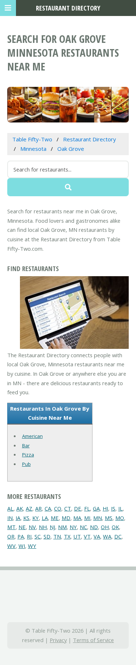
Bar (26, 445)
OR (11, 536)
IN (10, 517)
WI (21, 545)
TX (67, 536)
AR (38, 508)
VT (87, 536)
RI (29, 536)
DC (117, 536)
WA (107, 536)
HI (105, 508)
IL (120, 508)
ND (94, 527)
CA (48, 508)
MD (66, 517)
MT (11, 527)
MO (119, 517)
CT (67, 508)
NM (62, 527)
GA (96, 508)
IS (113, 508)
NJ (52, 527)
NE (22, 527)
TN (57, 536)
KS (26, 517)
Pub (26, 464)
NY (73, 527)
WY (32, 545)
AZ (29, 508)
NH (43, 527)
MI (87, 517)
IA (18, 517)
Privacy (58, 640)
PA (20, 536)
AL (10, 508)
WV (11, 545)
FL (87, 508)
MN (97, 517)
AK (19, 508)
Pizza (28, 454)
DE (77, 508)
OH (105, 527)
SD (47, 536)
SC (37, 536)
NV (32, 527)
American (32, 436)
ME (55, 517)
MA (77, 517)
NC (83, 527)
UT (77, 536)
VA (97, 536)
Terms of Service (93, 640)
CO (57, 508)
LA (45, 517)
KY (35, 517)
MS (108, 517)
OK (115, 527)
